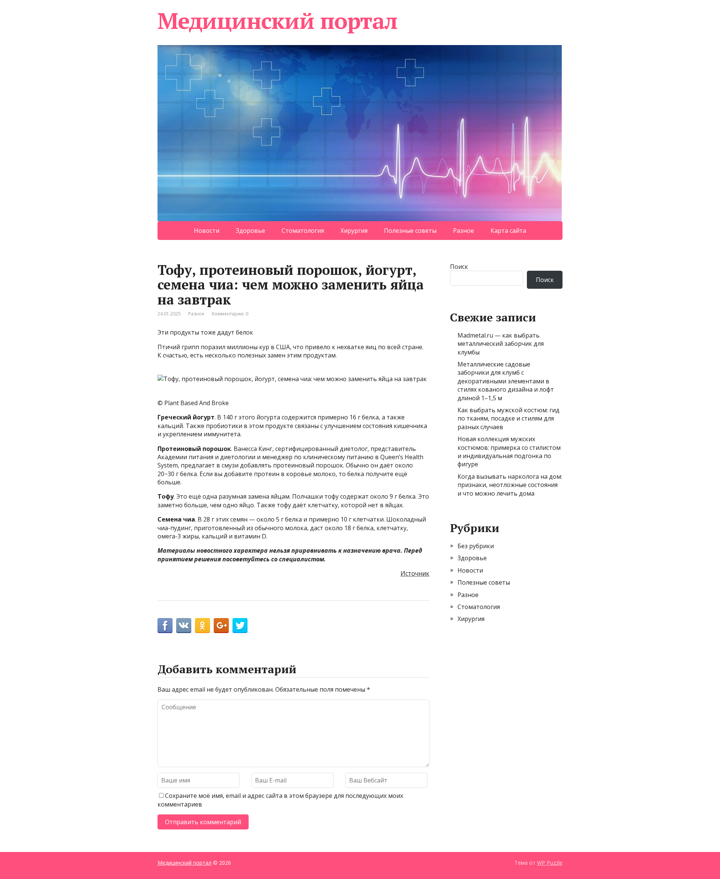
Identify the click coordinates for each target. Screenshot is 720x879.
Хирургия (354, 230)
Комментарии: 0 (230, 314)
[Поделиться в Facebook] (165, 625)
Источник (414, 573)
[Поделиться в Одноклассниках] (202, 625)
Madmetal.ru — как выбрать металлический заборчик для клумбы (501, 343)
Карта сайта (508, 230)
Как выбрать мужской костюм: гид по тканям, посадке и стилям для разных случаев (509, 418)
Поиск (459, 266)
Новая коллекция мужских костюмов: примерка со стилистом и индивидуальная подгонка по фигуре (509, 451)
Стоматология (303, 230)
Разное (463, 230)
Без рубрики (476, 546)
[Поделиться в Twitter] (240, 625)
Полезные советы (410, 230)
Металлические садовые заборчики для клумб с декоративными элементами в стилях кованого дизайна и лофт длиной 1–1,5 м (506, 381)
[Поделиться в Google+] (221, 625)
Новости (206, 230)
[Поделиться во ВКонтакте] (183, 625)
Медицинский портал (277, 20)
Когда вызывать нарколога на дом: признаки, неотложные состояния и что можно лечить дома (510, 485)
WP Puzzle (549, 862)
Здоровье (250, 230)
